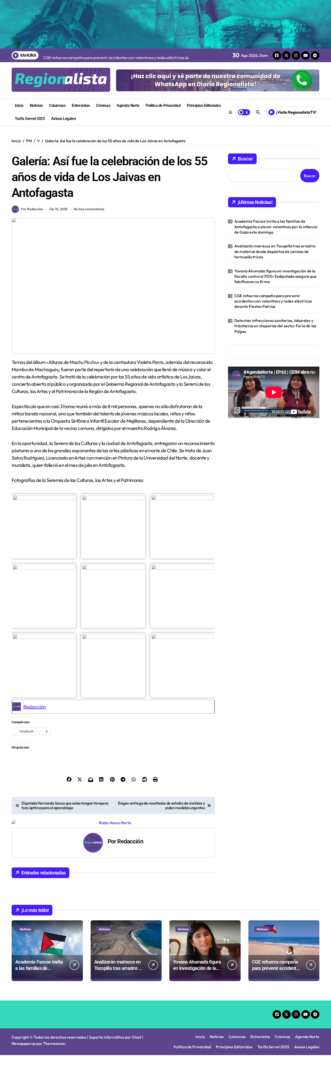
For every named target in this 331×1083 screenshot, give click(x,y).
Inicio (19, 105)
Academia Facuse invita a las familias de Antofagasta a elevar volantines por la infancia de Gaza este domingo (275, 227)
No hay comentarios (89, 209)
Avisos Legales (63, 118)
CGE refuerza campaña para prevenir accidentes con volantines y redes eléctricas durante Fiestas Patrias (273, 301)
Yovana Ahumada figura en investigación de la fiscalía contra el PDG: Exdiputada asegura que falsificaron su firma (275, 276)
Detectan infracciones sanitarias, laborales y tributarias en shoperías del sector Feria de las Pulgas (275, 326)
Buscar (245, 159)
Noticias (36, 105)
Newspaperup (24, 1043)
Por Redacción (32, 209)
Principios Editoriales (204, 105)
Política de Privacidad (163, 105)
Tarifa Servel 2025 (30, 118)
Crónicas (103, 105)
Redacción (34, 707)
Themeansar (54, 1043)
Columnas (57, 105)
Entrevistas (81, 105)
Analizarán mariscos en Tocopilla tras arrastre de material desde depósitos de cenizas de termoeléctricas (274, 251)
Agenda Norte (128, 105)
